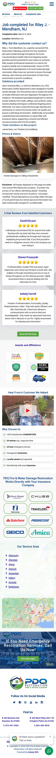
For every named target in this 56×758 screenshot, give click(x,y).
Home (7, 14)
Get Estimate (20, 8)
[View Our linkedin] (36, 702)
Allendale (13, 560)
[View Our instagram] (42, 702)
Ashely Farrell (28, 293)
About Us (18, 14)
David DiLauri (28, 220)
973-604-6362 (28, 659)
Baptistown (14, 587)
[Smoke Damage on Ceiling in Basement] (28, 155)
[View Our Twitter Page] (14, 702)
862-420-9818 (42, 725)
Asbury (12, 578)
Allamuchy (14, 555)
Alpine (12, 564)
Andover (13, 569)
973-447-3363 (36, 8)
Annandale (14, 573)
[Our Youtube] (31, 702)
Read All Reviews (28, 334)
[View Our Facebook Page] (20, 702)
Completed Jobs (33, 14)
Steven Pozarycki (28, 257)
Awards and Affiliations (28, 345)
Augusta (12, 582)
